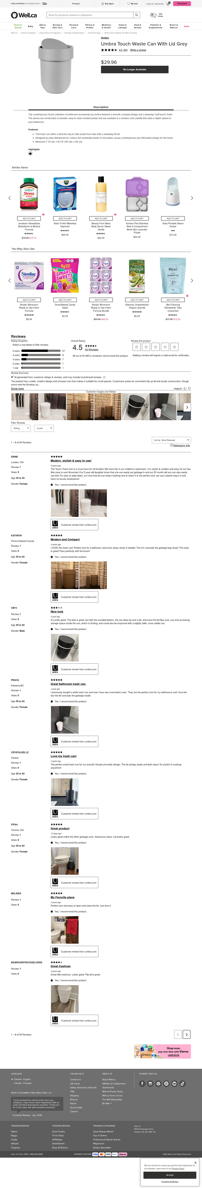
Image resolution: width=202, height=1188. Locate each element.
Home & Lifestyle (122, 26)
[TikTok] (182, 1083)
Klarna (73, 1103)
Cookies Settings (169, 1181)
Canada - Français (23, 1083)
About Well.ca (108, 1079)
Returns (74, 1099)
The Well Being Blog (112, 1099)
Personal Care (73, 26)
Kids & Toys (42, 26)
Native (14, 1131)
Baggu (14, 1135)
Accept (170, 1175)
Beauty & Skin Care (57, 26)
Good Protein (58, 1131)
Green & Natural (174, 26)
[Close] (195, 1162)
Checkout (182, 3)
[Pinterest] (158, 1083)
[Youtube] (174, 1083)
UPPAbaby (57, 1139)
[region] (169, 1172)
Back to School (18, 26)
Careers (74, 1111)
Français (76, 3)
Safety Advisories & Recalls (83, 1087)
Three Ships (58, 1135)
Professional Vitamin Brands (106, 1139)
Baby (30, 26)
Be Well (107, 1103)
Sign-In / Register (155, 4)
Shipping (74, 1095)
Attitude (15, 1143)
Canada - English (22, 1079)
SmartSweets (58, 1143)
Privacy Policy (178, 1168)
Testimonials (108, 1087)
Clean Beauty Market (103, 1131)
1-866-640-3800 (36, 1154)
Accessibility (76, 1107)
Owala (14, 1139)
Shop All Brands (60, 1147)
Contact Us (75, 1079)
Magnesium (98, 1143)
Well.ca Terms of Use (112, 1095)
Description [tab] (101, 107)
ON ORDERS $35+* (26, 3)
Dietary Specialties (102, 1147)
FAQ (72, 1091)
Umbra (105, 38)
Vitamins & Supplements (155, 26)
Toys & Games (100, 1135)
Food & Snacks (137, 26)
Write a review (138, 50)
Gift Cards (75, 1083)
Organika (15, 1147)
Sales (187, 26)
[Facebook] (142, 1083)
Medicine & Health (106, 26)
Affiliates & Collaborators (114, 1083)
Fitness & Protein (89, 26)
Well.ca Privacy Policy (112, 1091)
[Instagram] (150, 1083)
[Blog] (166, 1083)
